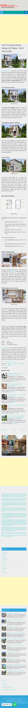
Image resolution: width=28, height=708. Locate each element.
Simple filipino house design (7, 687)
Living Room (4, 559)
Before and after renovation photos (8, 689)
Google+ (23, 363)
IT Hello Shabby (8, 701)
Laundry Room (5, 568)
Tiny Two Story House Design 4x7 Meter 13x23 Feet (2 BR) (13, 48)
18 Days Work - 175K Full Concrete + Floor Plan (15, 632)
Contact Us (4, 682)
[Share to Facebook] (6, 367)
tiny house (12, 271)
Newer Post (4, 429)
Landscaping (4, 572)
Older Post (23, 429)
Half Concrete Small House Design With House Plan (16, 639)
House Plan (10, 361)
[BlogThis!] (4, 367)
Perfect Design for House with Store (13, 613)
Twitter (17, 363)
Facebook (11, 363)
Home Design (5, 361)
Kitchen (3, 556)
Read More (15, 381)
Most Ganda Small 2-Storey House (13, 652)
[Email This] (3, 367)
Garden (3, 565)
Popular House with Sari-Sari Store (13, 626)
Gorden (3, 570)
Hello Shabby (19, 700)
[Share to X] (5, 367)
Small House (15, 361)
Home (14, 429)
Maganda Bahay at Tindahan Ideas (13, 658)
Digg (11, 365)
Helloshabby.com (6, 70)
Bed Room (4, 561)
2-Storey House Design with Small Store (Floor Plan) (16, 664)
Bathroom (4, 563)
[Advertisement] (14, 29)
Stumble (5, 365)
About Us (4, 680)
